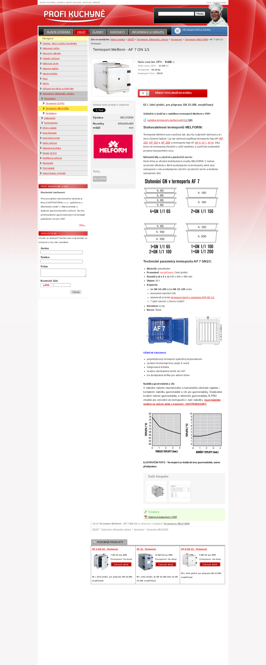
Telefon (45, 257)
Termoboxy (51, 113)
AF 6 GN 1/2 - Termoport (105, 549)
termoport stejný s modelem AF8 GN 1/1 (193, 297)
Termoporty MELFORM (57, 108)
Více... (82, 225)
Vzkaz (44, 266)
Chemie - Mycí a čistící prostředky (60, 43)
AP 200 (165, 142)
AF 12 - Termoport (146, 549)
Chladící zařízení (51, 58)
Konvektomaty (50, 133)
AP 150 (153, 142)
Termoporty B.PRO (55, 103)
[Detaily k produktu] (122, 564)
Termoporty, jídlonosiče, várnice (58, 93)
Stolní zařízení (50, 143)
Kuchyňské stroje (51, 138)
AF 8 (210, 142)
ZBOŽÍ (81, 32)
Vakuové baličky (51, 68)
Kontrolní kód (49, 280)
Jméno (45, 248)
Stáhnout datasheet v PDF (162, 517)
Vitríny (46, 83)
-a (210, 2)
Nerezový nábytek (52, 53)
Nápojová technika (52, 148)
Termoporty (49, 98)
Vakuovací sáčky (51, 48)
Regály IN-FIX (50, 153)
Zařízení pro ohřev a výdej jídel (58, 88)
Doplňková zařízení (52, 158)
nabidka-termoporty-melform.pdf (170, 120)
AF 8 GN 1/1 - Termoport (194, 549)
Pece (45, 78)
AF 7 (204, 142)
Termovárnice (51, 123)
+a (207, 2)
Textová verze (219, 2)
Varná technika (50, 73)
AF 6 (198, 142)
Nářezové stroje (51, 63)
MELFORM (100, 178)
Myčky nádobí (50, 128)
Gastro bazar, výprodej (54, 173)
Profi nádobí (49, 168)
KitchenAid (48, 163)
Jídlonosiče (49, 118)
